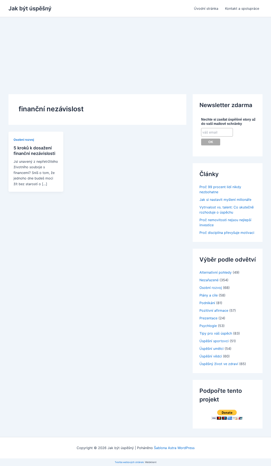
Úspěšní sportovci (214, 341)
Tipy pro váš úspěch (215, 333)
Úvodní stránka (206, 8)
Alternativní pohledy (215, 272)
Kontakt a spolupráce (242, 8)
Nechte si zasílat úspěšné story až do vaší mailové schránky (228, 121)
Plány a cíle (208, 295)
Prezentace (208, 318)
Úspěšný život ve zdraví (218, 364)
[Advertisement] (135, 49)
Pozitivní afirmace (213, 310)
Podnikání (207, 303)
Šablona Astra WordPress (174, 448)
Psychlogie (208, 326)
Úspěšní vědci (210, 356)
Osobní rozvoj (24, 139)
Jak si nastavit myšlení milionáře (225, 199)
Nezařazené (208, 280)
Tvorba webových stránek (129, 462)
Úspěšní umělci (211, 348)
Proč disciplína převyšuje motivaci (226, 232)
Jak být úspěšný (29, 8)
